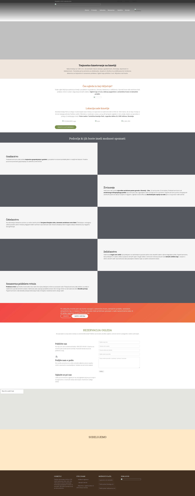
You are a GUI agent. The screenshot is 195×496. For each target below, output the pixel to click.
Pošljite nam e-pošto (64, 360)
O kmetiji (94, 10)
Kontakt (127, 10)
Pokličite (134, 1)
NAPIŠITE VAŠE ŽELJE (80, 316)
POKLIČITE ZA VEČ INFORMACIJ (66, 127)
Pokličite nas (61, 344)
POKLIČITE (66, 316)
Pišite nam (119, 1)
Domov (87, 10)
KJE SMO (127, 1)
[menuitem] (138, 10)
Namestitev (111, 10)
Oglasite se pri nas (63, 375)
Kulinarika (102, 10)
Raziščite (120, 10)
